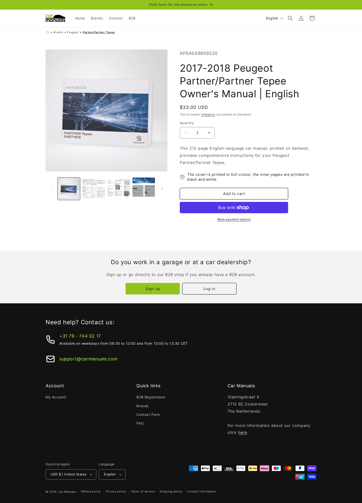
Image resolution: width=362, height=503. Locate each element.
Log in (209, 288)
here (242, 432)
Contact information (201, 491)
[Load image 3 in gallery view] (119, 189)
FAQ (140, 423)
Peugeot (73, 32)
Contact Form (148, 414)
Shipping (208, 114)
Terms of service (143, 491)
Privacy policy (116, 491)
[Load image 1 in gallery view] (69, 189)
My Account (56, 397)
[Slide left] (51, 188)
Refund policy (91, 491)
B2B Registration (150, 397)
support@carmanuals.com (88, 358)
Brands (58, 32)
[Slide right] (162, 188)
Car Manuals (67, 491)
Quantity (187, 123)
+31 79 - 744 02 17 (80, 336)
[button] (290, 18)
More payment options (234, 219)
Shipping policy (171, 491)
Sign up (152, 288)
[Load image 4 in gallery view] (143, 189)
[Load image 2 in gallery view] (93, 189)
